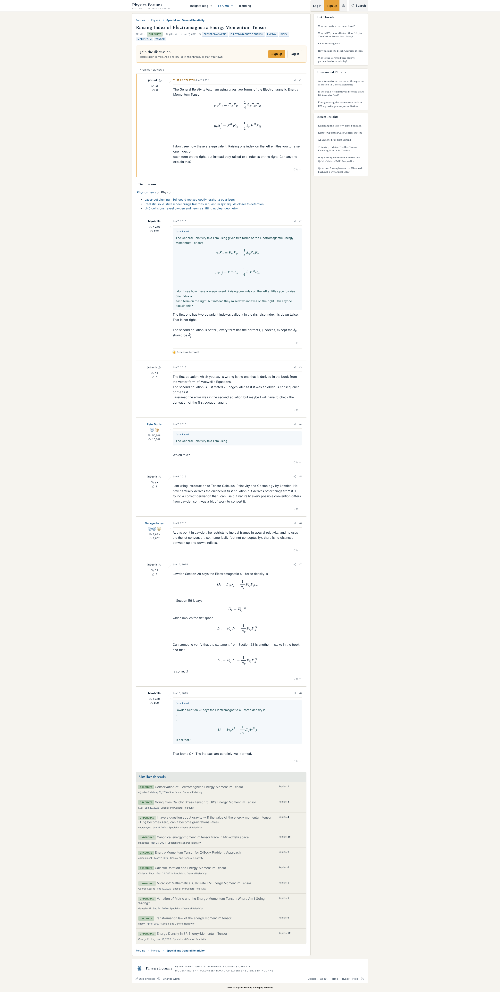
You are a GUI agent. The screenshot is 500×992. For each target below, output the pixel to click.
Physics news (146, 192)
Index (284, 34)
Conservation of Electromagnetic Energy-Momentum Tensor (199, 787)
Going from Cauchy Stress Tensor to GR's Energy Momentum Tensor (205, 802)
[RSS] (362, 979)
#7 (300, 564)
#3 (300, 367)
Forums (223, 6)
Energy (272, 34)
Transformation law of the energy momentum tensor (193, 918)
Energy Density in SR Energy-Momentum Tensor (192, 933)
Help (355, 978)
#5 (300, 476)
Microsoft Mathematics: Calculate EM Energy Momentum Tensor (204, 883)
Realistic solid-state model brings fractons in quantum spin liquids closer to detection (204, 204)
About (323, 978)
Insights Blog (199, 6)
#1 (300, 80)
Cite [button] (296, 169)
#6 (300, 523)
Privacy (345, 978)
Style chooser (147, 978)
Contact (312, 978)
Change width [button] (171, 978)
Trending (244, 6)
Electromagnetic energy (246, 34)
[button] (211, 5)
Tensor (160, 39)
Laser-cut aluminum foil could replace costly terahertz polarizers (190, 199)
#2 (300, 221)
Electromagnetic (215, 34)
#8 (300, 693)
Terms (334, 978)
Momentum (145, 39)
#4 (300, 424)
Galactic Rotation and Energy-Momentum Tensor (190, 868)
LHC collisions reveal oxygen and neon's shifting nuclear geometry (191, 208)
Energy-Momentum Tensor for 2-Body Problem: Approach (198, 852)
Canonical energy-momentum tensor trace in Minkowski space (203, 837)
